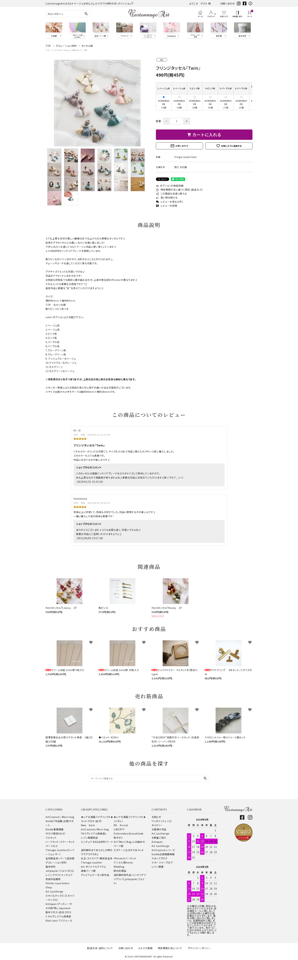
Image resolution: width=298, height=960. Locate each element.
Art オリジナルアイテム (93, 866)
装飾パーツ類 (88, 870)
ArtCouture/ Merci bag (95, 829)
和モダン (118, 837)
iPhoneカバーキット (125, 858)
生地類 (49, 858)
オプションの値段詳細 (169, 185)
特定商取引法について (170, 948)
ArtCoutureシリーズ (163, 850)
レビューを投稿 (166, 205)
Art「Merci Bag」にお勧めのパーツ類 (70, 50)
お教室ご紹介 (159, 837)
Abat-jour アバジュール (59, 920)
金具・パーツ (60, 858)
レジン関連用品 (89, 837)
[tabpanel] (97, 103)
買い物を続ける (167, 197)
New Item (88, 825)
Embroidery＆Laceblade (128, 833)
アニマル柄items (123, 862)
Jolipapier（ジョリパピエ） (60, 870)
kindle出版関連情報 (163, 854)
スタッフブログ (159, 858)
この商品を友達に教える (171, 193)
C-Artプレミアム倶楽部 (58, 916)
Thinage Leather (91, 862)
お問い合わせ (227, 3)
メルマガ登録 (145, 948)
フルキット (51, 837)
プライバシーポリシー (199, 948)
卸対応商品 (120, 870)
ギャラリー (157, 825)
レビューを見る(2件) (169, 201)
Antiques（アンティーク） (59, 904)
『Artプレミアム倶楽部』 (93, 833)
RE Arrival (121, 825)
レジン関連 (158, 866)
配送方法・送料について (100, 948)
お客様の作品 (159, 829)
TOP (48, 50)
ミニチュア (67, 875)
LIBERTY (119, 829)
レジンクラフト (53, 875)
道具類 (70, 858)
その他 (49, 908)
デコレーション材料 (56, 862)
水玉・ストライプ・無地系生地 (96, 858)
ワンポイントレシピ (162, 821)
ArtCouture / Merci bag (60, 817)
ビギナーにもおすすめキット (129, 850)
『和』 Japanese (62, 908)
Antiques (157, 841)
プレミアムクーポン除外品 (95, 875)
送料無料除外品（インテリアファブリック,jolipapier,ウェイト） (130, 879)
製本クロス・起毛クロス (59, 912)
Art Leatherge (54, 891)
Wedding (119, 866)
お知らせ (156, 817)
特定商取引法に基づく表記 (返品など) (179, 189)
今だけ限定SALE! (55, 833)
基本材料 (51, 866)
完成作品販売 (53, 879)
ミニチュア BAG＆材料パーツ (97, 841)
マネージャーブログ (162, 862)
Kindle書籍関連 (55, 829)
